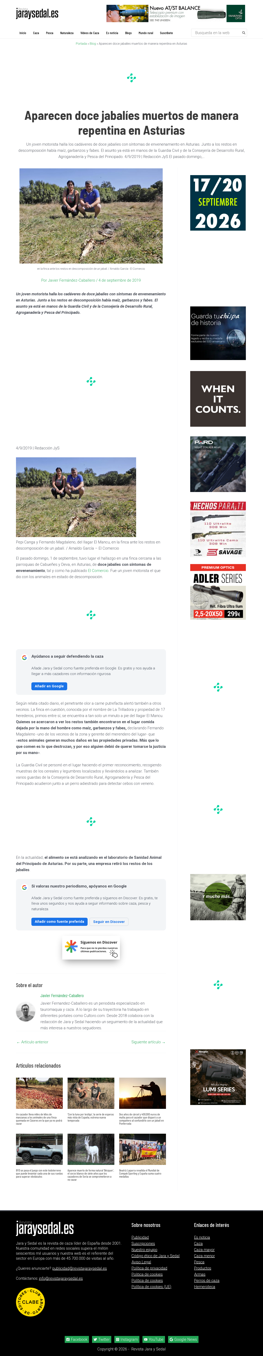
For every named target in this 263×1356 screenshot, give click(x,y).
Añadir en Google (49, 686)
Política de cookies (147, 1280)
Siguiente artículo (149, 1042)
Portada (81, 43)
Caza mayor (204, 1249)
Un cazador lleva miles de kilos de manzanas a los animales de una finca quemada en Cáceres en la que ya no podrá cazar (39, 1118)
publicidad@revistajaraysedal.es (79, 1268)
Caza (198, 1243)
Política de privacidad (149, 1268)
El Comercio (98, 570)
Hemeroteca (204, 1286)
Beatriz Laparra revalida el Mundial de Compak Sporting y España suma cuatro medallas (140, 1173)
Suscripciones (143, 1243)
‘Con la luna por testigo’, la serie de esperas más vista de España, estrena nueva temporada (91, 1117)
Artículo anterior (32, 1042)
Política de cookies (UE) (151, 1286)
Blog (93, 43)
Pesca (199, 1262)
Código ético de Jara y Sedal (156, 1256)
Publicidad (140, 1237)
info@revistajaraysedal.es (61, 1278)
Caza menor (204, 1256)
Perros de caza (206, 1280)
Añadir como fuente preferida (59, 921)
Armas (199, 1274)
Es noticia (202, 1237)
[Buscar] (243, 33)
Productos (202, 1268)
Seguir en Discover (109, 922)
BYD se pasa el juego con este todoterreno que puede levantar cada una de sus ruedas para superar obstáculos (39, 1173)
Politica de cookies (147, 1274)
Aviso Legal (141, 1262)
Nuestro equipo (144, 1249)
